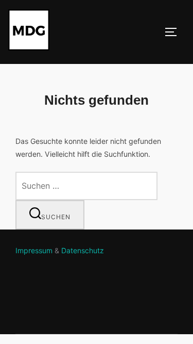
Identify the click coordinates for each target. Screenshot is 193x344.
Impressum (33, 250)
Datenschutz (82, 250)
